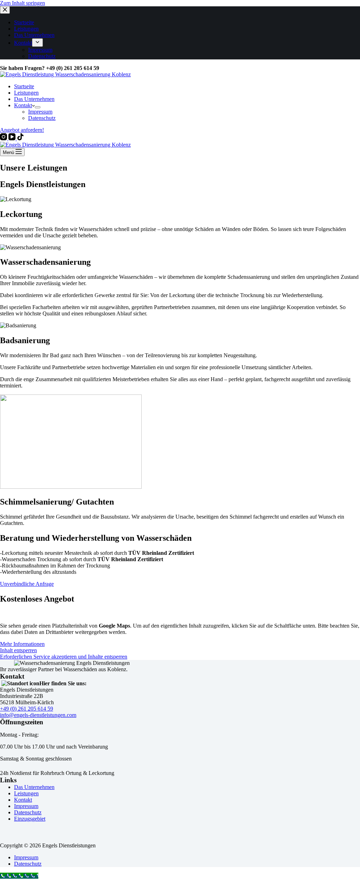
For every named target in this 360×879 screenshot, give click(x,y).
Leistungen (26, 93)
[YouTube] (12, 138)
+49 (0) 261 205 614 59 (26, 709)
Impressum (40, 112)
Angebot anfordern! (22, 130)
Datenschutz (42, 118)
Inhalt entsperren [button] (18, 650)
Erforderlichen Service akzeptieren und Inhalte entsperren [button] (63, 657)
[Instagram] (4, 138)
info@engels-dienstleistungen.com (38, 715)
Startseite (24, 86)
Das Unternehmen (34, 99)
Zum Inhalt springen (22, 3)
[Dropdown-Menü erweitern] (37, 107)
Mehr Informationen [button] (22, 644)
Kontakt (23, 105)
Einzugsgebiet (29, 819)
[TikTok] (20, 138)
